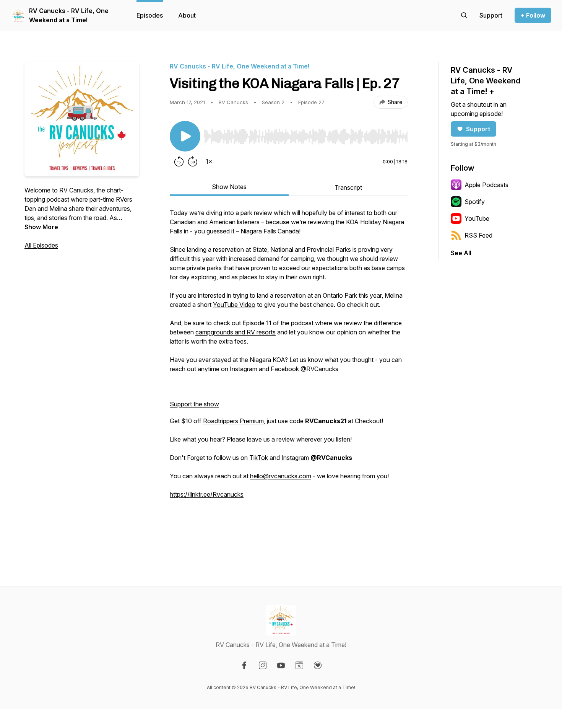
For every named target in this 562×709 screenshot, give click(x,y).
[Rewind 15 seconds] (179, 161)
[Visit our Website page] (299, 665)
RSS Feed (478, 235)
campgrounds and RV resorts (235, 332)
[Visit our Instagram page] (262, 665)
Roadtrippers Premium (233, 421)
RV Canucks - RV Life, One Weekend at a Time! (69, 15)
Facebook (285, 369)
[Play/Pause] (185, 136)
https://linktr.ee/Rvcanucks (207, 494)
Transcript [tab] (348, 187)
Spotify (475, 201)
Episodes (149, 15)
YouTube (477, 218)
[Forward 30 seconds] (192, 161)
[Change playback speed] (208, 161)
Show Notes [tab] (229, 187)
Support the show (194, 404)
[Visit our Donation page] (318, 665)
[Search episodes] (464, 15)
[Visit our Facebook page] (244, 665)
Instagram (243, 369)
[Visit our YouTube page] (281, 665)
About (187, 15)
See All (461, 253)
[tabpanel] (289, 375)
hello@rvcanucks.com (280, 476)
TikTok (258, 457)
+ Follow (533, 15)
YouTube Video (234, 304)
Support (478, 129)
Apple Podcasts (486, 185)
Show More (41, 227)
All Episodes (41, 245)
